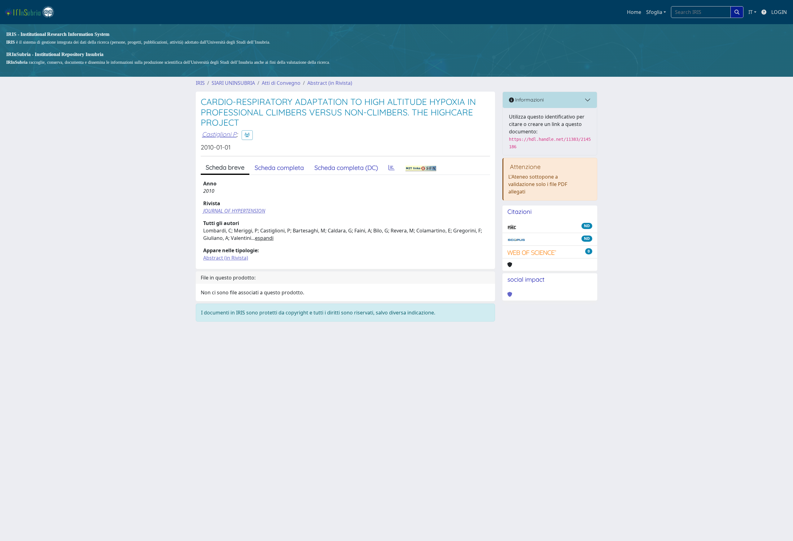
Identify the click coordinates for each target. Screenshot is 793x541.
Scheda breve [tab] (225, 167)
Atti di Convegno (281, 83)
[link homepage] (32, 12)
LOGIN (779, 12)
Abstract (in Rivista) (329, 83)
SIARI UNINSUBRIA (233, 83)
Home (634, 12)
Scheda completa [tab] (279, 167)
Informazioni (529, 100)
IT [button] (750, 12)
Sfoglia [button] (654, 12)
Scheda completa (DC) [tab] (346, 167)
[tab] (391, 167)
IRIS (200, 83)
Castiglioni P (219, 134)
